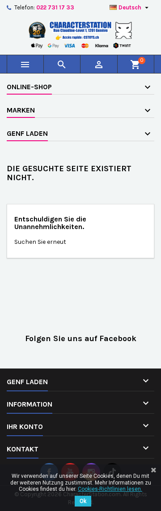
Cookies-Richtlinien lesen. (110, 489)
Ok (83, 501)
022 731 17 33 (55, 7)
